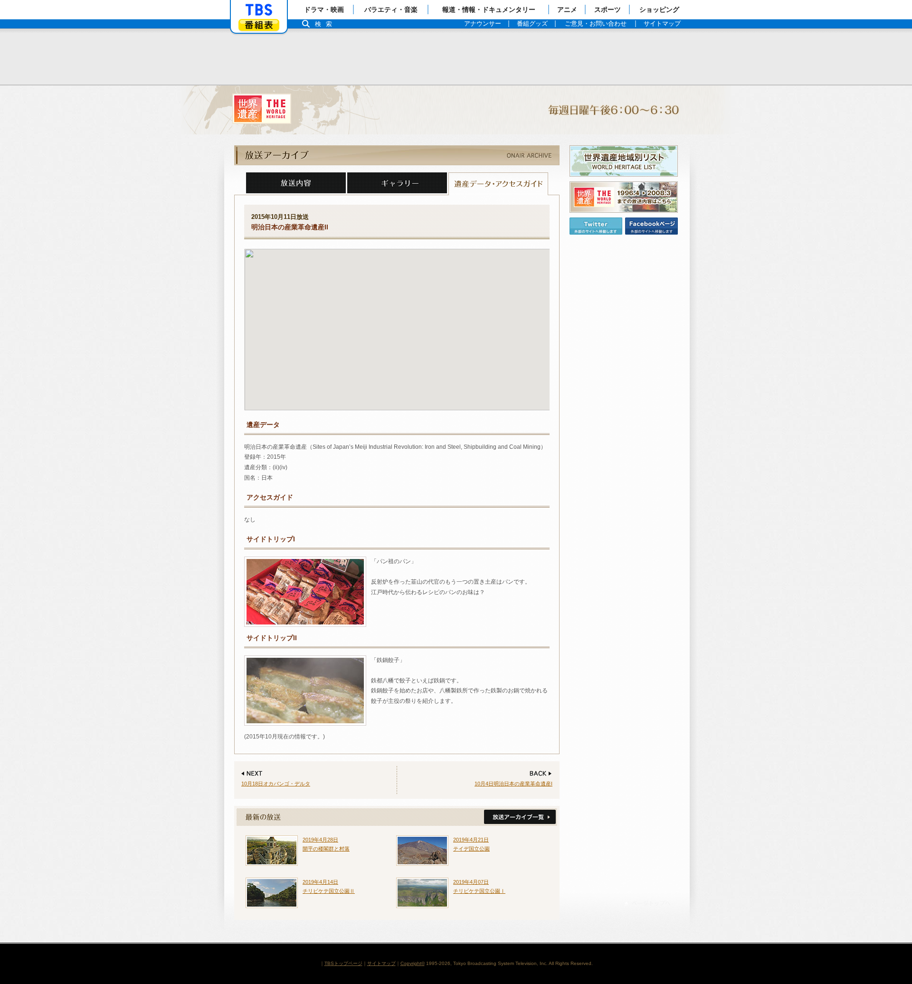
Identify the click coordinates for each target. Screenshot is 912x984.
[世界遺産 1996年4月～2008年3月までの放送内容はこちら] (624, 197)
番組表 (258, 25)
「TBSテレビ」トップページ (259, 10)
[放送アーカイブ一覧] (519, 817)
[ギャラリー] (397, 183)
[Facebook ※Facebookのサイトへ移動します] (651, 226)
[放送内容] (296, 183)
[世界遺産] (456, 109)
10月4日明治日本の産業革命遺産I (513, 783)
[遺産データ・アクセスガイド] (498, 183)
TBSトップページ (343, 963)
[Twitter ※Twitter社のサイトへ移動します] (596, 226)
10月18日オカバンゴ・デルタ (275, 783)
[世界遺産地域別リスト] (624, 161)
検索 (326, 24)
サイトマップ (381, 963)
